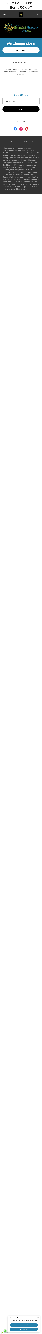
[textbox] (21, 101)
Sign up (21, 109)
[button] (4, 14)
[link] (21, 14)
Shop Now (21, 50)
